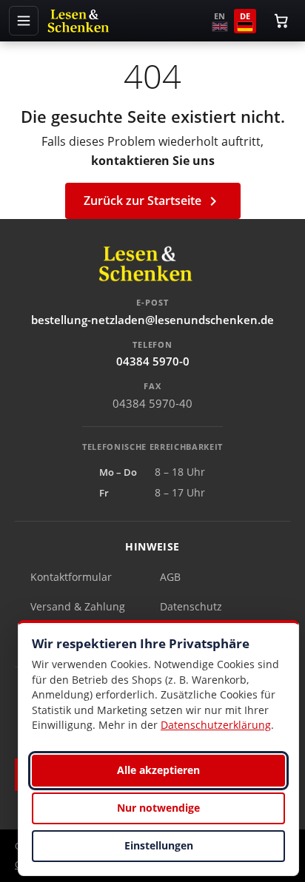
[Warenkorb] (281, 21)
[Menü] (23, 21)
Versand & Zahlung (77, 606)
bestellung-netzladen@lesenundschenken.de (152, 319)
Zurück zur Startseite (153, 201)
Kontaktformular (71, 577)
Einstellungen (158, 845)
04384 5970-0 (153, 361)
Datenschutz (191, 606)
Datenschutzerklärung (216, 725)
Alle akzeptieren (158, 770)
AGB (170, 577)
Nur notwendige (158, 808)
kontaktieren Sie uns (153, 160)
